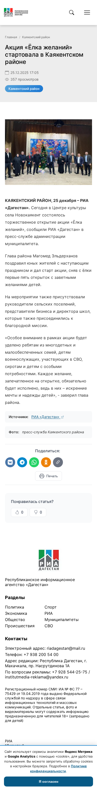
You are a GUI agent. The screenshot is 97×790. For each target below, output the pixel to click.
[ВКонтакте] (10, 462)
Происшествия (20, 625)
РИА (49, 613)
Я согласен (48, 782)
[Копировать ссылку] (58, 462)
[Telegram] (22, 462)
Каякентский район (36, 37)
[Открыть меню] (87, 12)
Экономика (16, 613)
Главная (11, 37)
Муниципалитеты (62, 619)
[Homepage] (16, 12)
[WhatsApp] (34, 462)
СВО (49, 625)
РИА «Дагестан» (45, 417)
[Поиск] (71, 12)
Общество (15, 619)
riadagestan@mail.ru (66, 648)
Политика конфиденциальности (28, 727)
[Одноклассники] (46, 462)
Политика (14, 607)
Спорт (51, 607)
